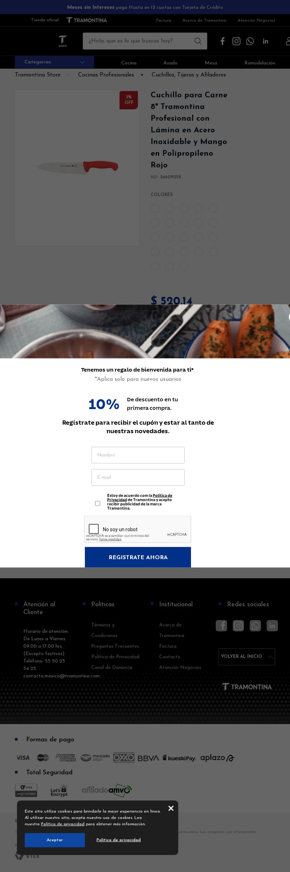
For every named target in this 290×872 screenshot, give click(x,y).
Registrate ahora (138, 558)
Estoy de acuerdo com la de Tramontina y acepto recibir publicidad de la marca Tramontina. (139, 500)
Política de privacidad (63, 824)
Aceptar (55, 840)
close (171, 808)
